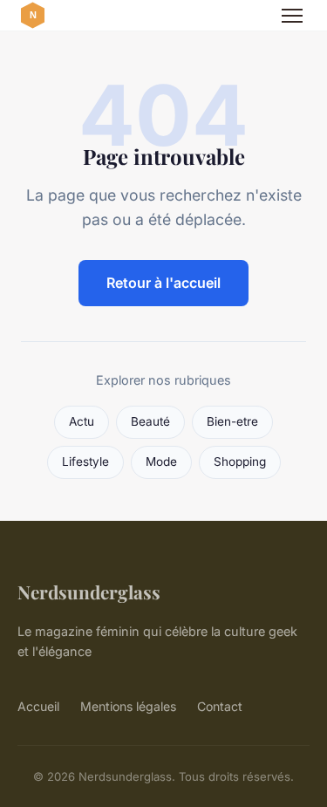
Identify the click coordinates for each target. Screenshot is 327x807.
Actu (81, 421)
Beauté (150, 421)
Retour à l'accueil (163, 282)
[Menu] (292, 16)
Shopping (240, 461)
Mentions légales (128, 706)
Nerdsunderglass (88, 591)
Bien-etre (232, 421)
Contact (219, 706)
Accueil (38, 706)
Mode (161, 461)
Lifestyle (85, 461)
